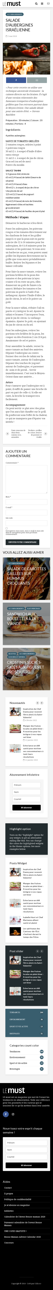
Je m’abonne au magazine (17, 1205)
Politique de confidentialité (17, 1199)
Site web (9, 518)
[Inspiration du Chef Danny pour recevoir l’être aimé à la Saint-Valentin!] (15, 711)
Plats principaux (33, 609)
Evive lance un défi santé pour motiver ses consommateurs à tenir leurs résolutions (33, 751)
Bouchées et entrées (17, 657)
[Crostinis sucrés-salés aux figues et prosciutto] (26, 669)
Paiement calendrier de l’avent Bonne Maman (23, 1224)
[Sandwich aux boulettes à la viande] (26, 624)
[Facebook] (6, 1114)
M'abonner (26, 807)
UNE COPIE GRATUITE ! (15, 1231)
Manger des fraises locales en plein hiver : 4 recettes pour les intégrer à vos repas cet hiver (33, 731)
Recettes (12, 654)
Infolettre (9, 1211)
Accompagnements (14, 14)
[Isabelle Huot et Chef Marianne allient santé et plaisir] (15, 920)
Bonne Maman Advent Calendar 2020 (22, 1237)
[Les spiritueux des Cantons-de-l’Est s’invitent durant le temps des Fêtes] (15, 931)
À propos (8, 1193)
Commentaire (12, 463)
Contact (8, 1187)
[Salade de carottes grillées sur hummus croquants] (26, 578)
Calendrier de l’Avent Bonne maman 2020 (24, 1216)
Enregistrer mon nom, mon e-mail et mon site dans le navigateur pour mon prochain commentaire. (25, 532)
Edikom (38, 1283)
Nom (8, 497)
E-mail (9, 507)
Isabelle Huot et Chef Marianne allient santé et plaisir (33, 920)
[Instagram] (13, 1114)
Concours (9, 1242)
